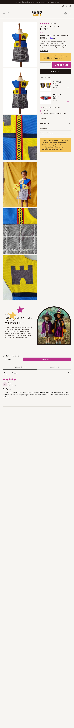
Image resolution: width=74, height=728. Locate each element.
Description (43, 118)
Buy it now (55, 72)
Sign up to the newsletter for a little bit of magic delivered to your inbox (37, 2)
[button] (45, 24)
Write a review (47, 359)
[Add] (68, 88)
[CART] (70, 13)
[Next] (70, 2)
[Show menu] (4, 13)
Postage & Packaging (46, 133)
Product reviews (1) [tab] (20, 367)
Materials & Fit (44, 123)
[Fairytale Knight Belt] (45, 98)
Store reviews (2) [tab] (54, 367)
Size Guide (44, 50)
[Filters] (5, 373)
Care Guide (43, 128)
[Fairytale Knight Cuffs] (45, 85)
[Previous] (4, 2)
